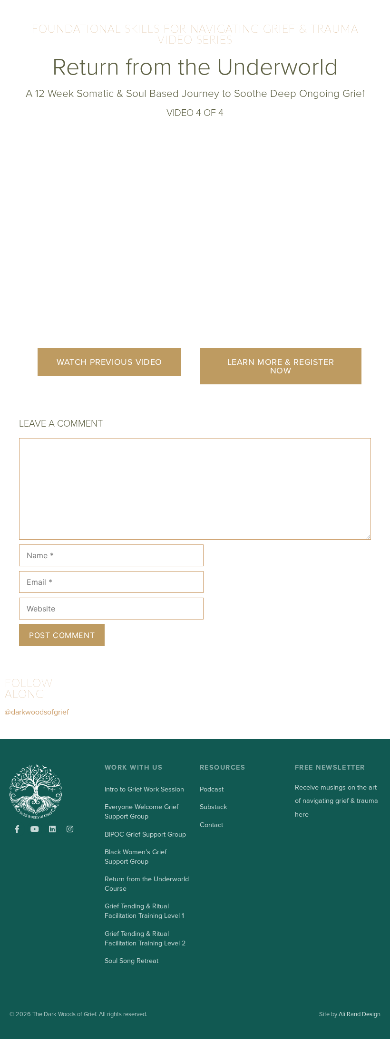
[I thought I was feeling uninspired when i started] (270, 700)
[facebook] (17, 829)
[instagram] (70, 829)
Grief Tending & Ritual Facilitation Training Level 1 (144, 911)
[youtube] (34, 829)
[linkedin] (52, 829)
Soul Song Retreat (131, 961)
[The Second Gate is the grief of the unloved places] (111, 700)
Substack (213, 807)
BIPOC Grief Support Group (145, 834)
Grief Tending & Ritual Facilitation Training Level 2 (145, 938)
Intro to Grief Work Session (144, 789)
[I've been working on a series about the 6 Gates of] (191, 700)
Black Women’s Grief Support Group (135, 857)
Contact (211, 825)
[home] (45, 791)
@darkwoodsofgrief (37, 712)
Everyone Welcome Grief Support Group (141, 811)
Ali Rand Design (359, 1014)
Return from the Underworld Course (147, 884)
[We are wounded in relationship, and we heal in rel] (350, 700)
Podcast (212, 789)
